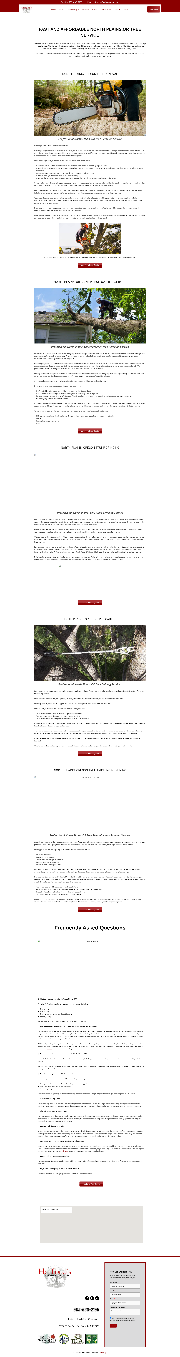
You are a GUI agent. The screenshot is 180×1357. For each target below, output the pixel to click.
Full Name (114, 1282)
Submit (113, 1326)
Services (85, 9)
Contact (125, 9)
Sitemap (103, 1352)
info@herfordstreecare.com (106, 2)
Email (112, 1291)
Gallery (94, 9)
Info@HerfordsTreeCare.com (82, 1319)
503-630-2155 (75, 2)
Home (53, 9)
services (49, 1049)
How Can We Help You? (117, 1307)
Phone (112, 1299)
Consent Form (106, 9)
